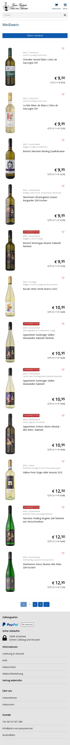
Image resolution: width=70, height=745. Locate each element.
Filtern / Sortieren (35, 35)
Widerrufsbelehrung (12, 673)
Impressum (8, 704)
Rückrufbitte (8, 735)
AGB (4, 660)
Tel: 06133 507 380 (12, 721)
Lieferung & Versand (13, 653)
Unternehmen (9, 697)
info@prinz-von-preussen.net (17, 728)
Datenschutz (9, 667)
